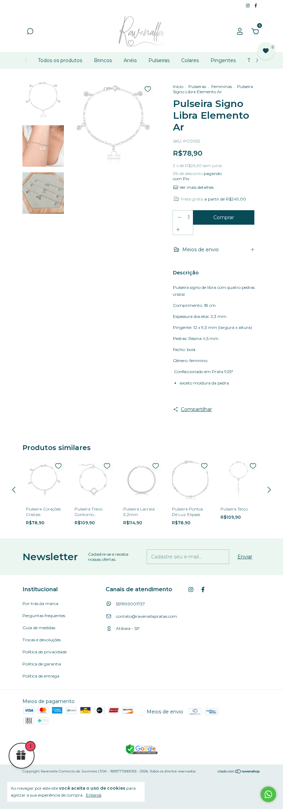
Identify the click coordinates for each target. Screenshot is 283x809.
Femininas (221, 86)
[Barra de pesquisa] (30, 32)
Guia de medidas (38, 627)
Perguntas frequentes (43, 615)
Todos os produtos (60, 60)
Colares (190, 60)
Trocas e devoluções (41, 639)
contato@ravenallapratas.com (146, 616)
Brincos (103, 60)
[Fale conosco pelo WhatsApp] (268, 794)
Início (178, 86)
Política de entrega (40, 676)
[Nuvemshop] (239, 772)
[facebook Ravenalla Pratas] (256, 5)
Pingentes (223, 60)
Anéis (130, 60)
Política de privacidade (44, 651)
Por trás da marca (40, 603)
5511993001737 (130, 603)
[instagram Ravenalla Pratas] (248, 5)
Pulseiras (158, 60)
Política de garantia (41, 663)
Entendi (93, 795)
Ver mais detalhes (196, 187)
